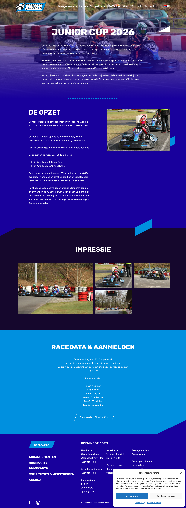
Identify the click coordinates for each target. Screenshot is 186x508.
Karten (83, 6)
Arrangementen (66, 6)
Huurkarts (38, 463)
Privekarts (38, 468)
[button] (180, 473)
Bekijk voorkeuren (166, 496)
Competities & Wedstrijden (51, 474)
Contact (136, 6)
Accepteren (132, 496)
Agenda (35, 480)
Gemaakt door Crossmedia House (94, 502)
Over (126, 6)
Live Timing (113, 6)
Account (149, 6)
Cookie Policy (140, 503)
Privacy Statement (154, 503)
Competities (97, 6)
